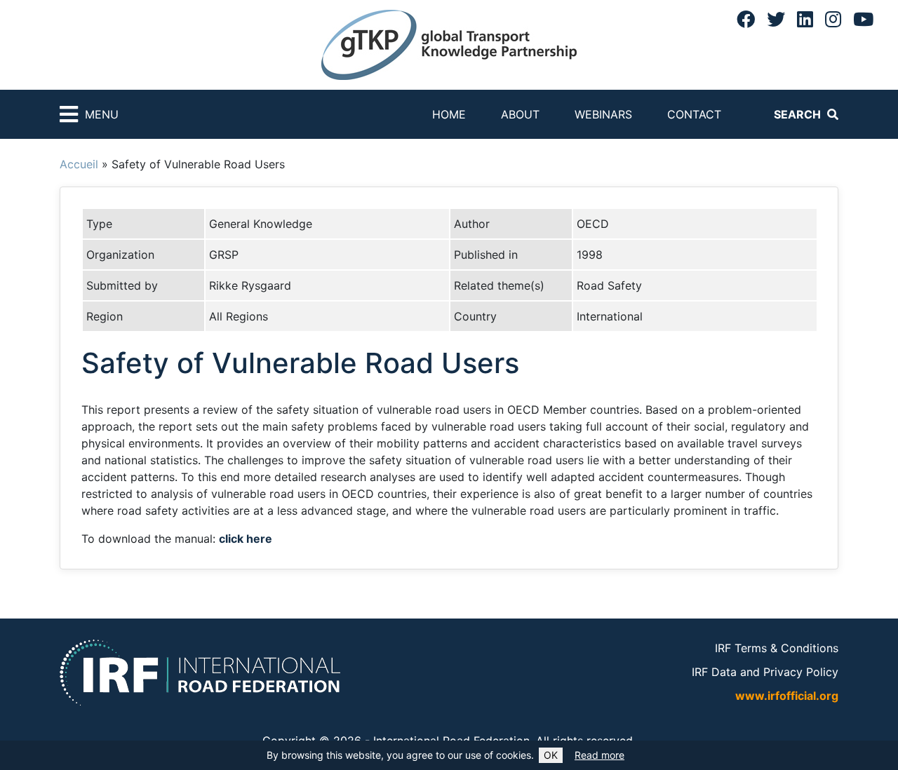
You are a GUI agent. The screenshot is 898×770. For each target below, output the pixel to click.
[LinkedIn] (805, 19)
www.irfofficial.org (786, 696)
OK (551, 755)
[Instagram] (833, 19)
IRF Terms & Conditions (776, 648)
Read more (599, 755)
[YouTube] (863, 19)
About (520, 114)
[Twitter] (776, 19)
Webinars (603, 114)
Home (449, 114)
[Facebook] (746, 19)
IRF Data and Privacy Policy (765, 672)
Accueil (79, 164)
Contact (694, 114)
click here (245, 539)
